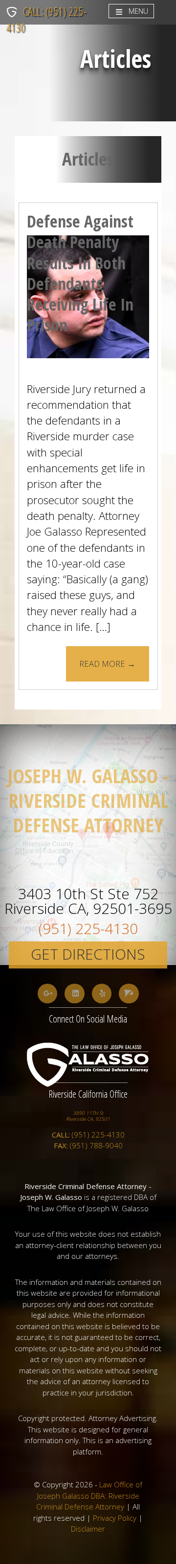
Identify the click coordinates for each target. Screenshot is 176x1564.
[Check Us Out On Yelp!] (102, 994)
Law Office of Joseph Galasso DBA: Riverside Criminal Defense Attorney (89, 1495)
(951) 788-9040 (88, 1145)
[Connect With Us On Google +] (48, 994)
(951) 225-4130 (88, 925)
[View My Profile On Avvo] (129, 994)
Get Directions (88, 954)
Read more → (107, 663)
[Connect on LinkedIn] (75, 994)
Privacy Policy (114, 1518)
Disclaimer (88, 1529)
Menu (138, 11)
